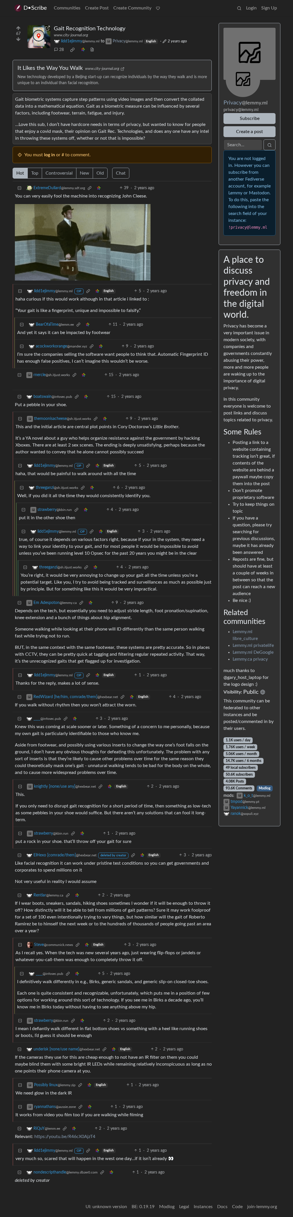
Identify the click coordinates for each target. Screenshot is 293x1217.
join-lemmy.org (262, 1206)
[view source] (92, 50)
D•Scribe (35, 8)
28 (61, 50)
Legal (184, 1206)
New (84, 173)
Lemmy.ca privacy (250, 659)
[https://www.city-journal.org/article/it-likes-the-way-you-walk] (38, 36)
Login (251, 8)
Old (100, 173)
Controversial (59, 173)
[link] (72, 49)
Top (34, 173)
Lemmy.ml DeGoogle (253, 652)
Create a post (249, 131)
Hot (20, 173)
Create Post (97, 8)
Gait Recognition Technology (89, 28)
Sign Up (269, 8)
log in (49, 155)
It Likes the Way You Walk (50, 68)
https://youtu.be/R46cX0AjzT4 (64, 1136)
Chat (121, 173)
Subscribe (250, 118)
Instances (203, 1206)
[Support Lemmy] (158, 8)
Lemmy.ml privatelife (253, 645)
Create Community (132, 8)
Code (237, 1206)
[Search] (239, 8)
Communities (67, 8)
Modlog (264, 788)
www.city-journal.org (71, 35)
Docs (222, 1206)
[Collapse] (19, 188)
